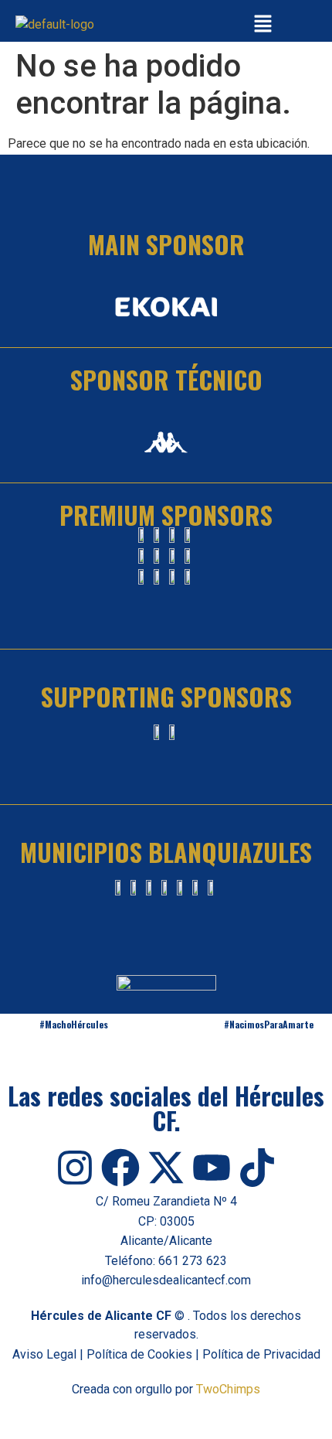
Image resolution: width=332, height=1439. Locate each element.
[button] (262, 25)
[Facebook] (120, 1167)
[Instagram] (75, 1167)
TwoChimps (228, 1389)
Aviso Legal (44, 1354)
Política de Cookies (139, 1354)
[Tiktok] (257, 1167)
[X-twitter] (166, 1167)
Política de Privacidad (261, 1354)
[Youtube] (211, 1167)
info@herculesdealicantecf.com (166, 1280)
